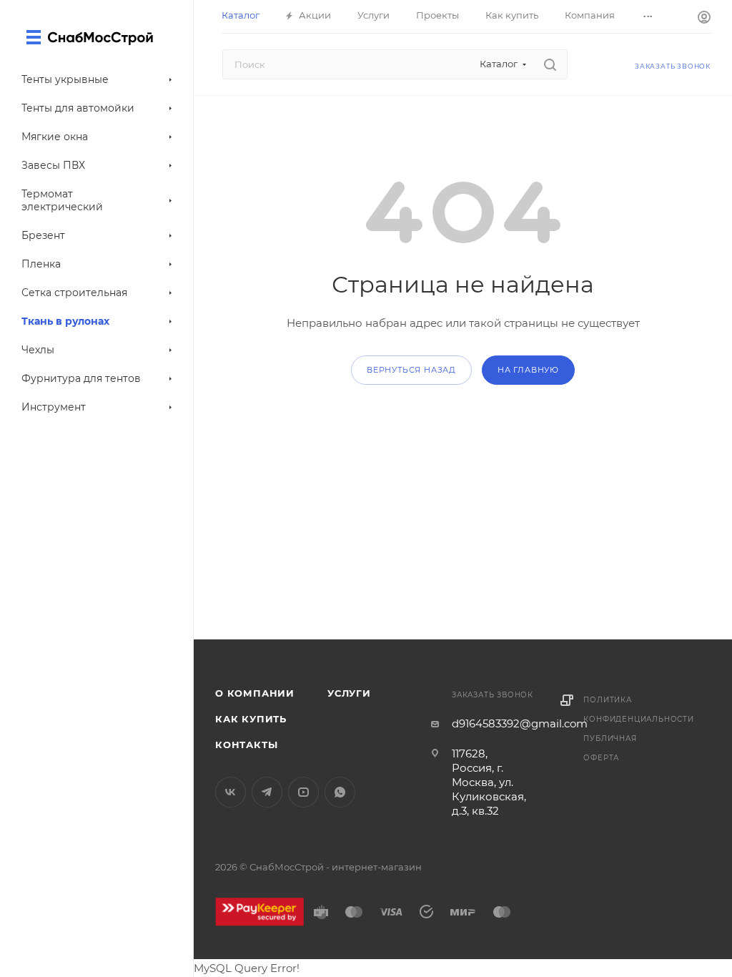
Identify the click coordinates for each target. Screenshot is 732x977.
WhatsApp (340, 792)
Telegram (267, 792)
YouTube (303, 792)
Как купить (251, 719)
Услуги (349, 693)
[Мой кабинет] (704, 19)
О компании (255, 693)
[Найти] (550, 64)
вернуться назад (411, 370)
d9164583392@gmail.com (520, 723)
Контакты (246, 744)
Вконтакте (230, 792)
